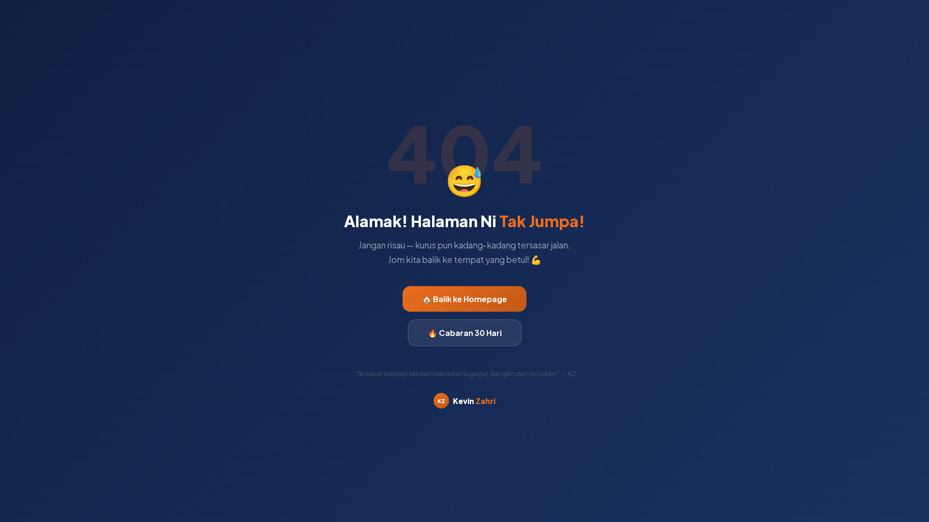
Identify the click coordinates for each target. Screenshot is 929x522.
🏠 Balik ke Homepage (464, 299)
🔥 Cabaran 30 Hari (465, 333)
